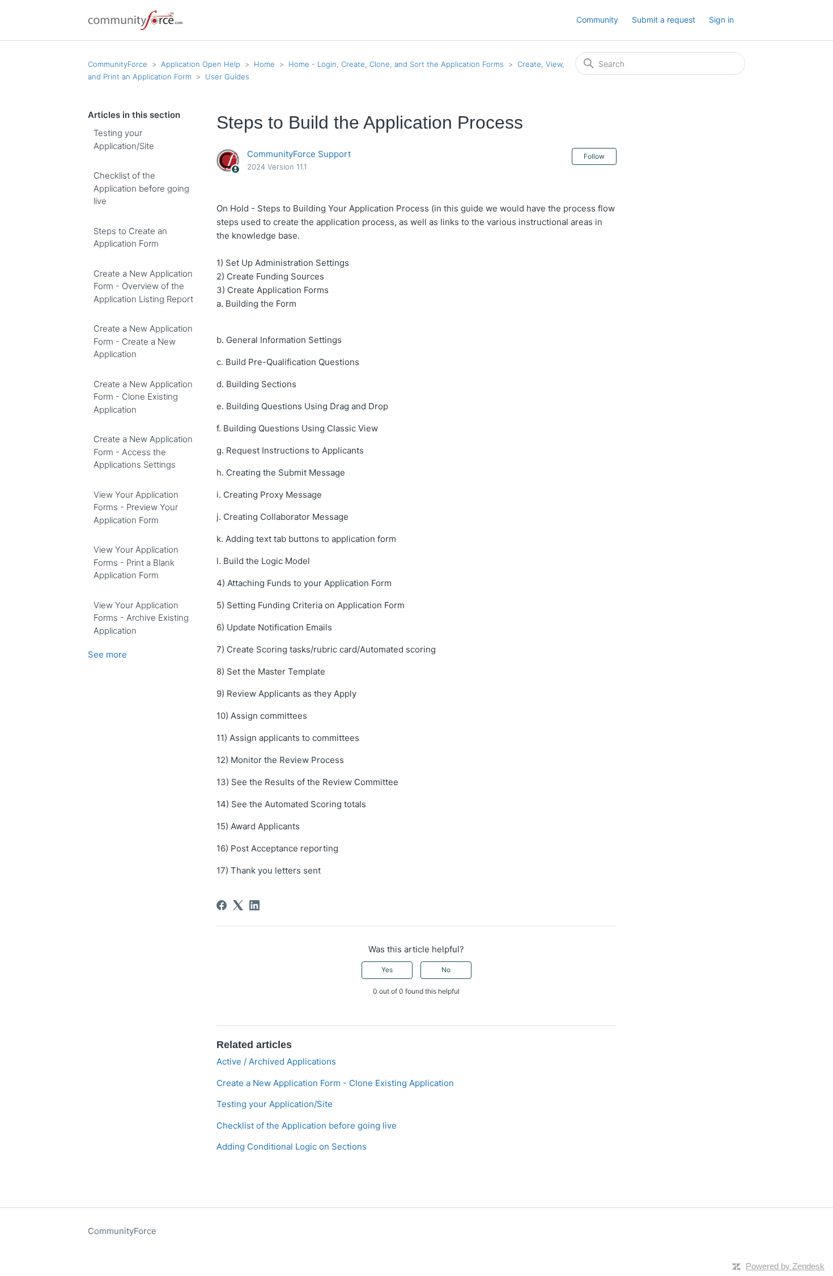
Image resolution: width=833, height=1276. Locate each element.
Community (597, 19)
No (445, 969)
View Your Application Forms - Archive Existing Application (141, 618)
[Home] (136, 20)
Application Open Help (200, 64)
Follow (594, 156)
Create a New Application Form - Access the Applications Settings (143, 452)
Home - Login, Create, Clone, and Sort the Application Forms (396, 64)
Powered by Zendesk (785, 1266)
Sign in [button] (721, 19)
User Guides (227, 76)
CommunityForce (117, 64)
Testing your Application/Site (124, 139)
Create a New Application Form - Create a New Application (143, 341)
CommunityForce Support (299, 154)
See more (107, 654)
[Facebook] (221, 905)
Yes (387, 969)
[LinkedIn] (254, 905)
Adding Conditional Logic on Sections (291, 1146)
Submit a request (663, 19)
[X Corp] (238, 905)
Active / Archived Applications (277, 1061)
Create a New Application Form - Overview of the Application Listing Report (143, 286)
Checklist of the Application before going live (141, 188)
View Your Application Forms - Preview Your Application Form (136, 507)
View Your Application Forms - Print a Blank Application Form (136, 562)
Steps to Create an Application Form (130, 237)
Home (264, 64)
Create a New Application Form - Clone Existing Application (143, 397)
